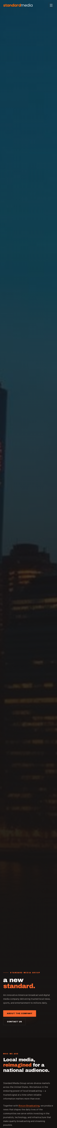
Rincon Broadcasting (29, 1106)
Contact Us (14, 1022)
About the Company (19, 1013)
